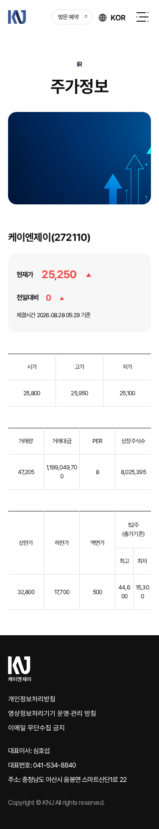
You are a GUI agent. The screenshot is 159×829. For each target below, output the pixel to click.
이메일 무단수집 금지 (36, 728)
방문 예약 (68, 17)
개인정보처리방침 (32, 699)
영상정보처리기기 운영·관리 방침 (52, 713)
